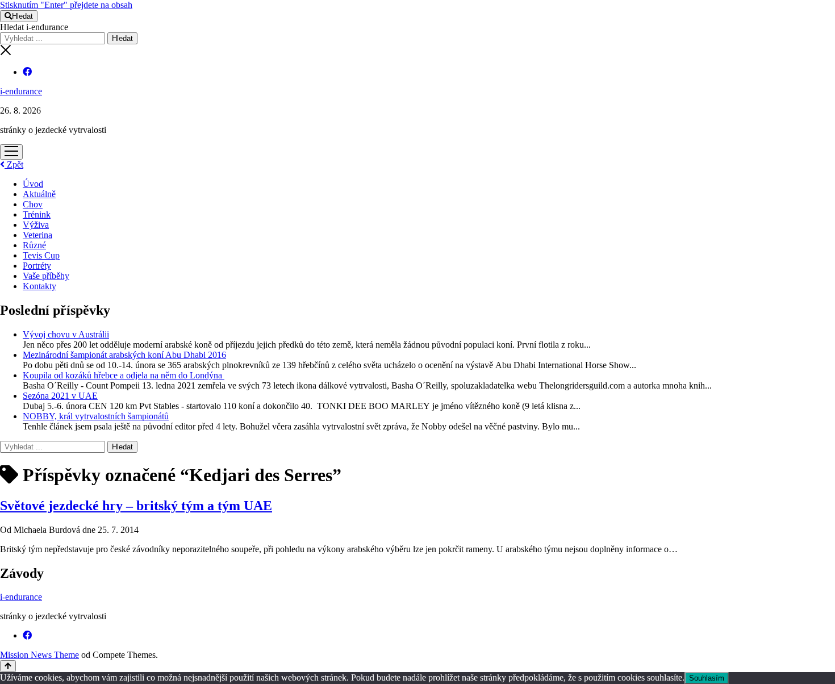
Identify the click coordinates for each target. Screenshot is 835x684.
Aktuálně (39, 194)
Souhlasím (706, 678)
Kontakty (39, 286)
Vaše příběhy (46, 276)
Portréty (37, 265)
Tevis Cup (41, 255)
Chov (33, 204)
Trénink (37, 214)
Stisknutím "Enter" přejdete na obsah (66, 5)
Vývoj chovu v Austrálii (66, 334)
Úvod (33, 184)
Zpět (14, 164)
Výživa (36, 225)
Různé (34, 245)
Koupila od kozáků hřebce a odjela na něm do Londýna (123, 375)
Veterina (37, 235)
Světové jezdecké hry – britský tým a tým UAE (136, 505)
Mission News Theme (39, 655)
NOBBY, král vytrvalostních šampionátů (96, 416)
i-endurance (21, 91)
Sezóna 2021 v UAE (60, 396)
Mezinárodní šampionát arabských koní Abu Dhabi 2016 (124, 355)
